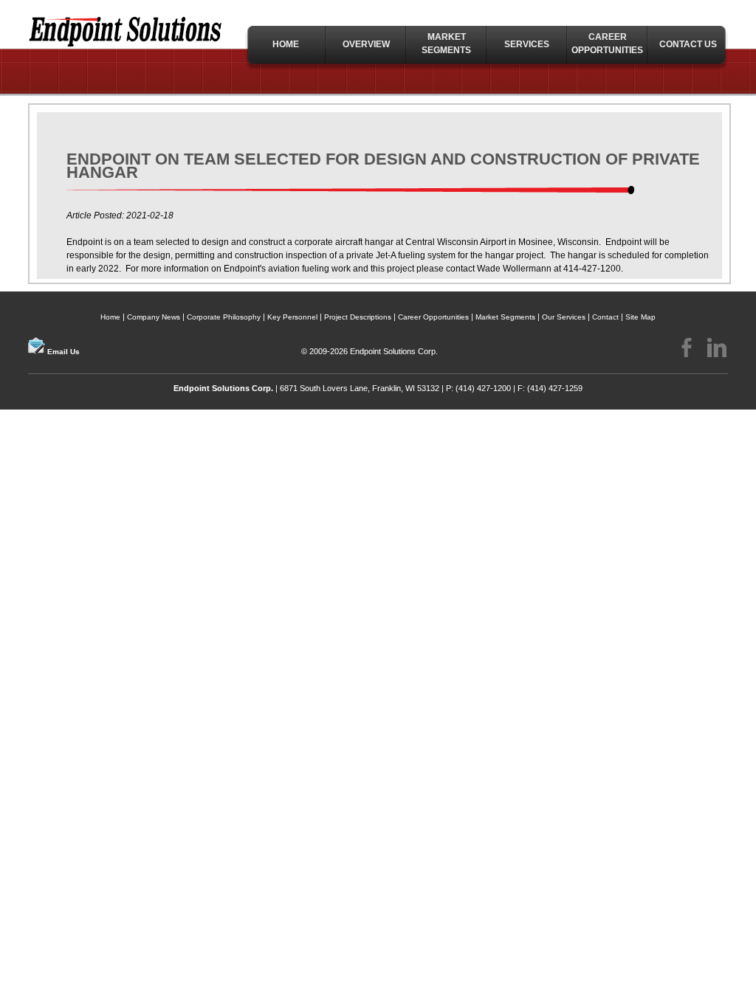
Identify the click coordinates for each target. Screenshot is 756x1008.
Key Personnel (292, 317)
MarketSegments (446, 43)
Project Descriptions (357, 317)
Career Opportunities (607, 43)
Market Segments (505, 317)
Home (285, 44)
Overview (366, 44)
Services (526, 44)
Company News (153, 317)
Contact (605, 317)
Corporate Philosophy (224, 317)
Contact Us (688, 44)
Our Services (563, 317)
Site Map (640, 317)
